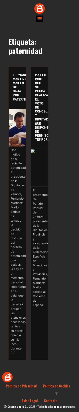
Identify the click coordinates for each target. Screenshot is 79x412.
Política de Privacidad (21, 385)
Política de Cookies (56, 385)
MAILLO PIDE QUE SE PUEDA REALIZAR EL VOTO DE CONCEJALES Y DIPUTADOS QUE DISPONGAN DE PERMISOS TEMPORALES (40, 107)
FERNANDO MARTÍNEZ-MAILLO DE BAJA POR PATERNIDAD (18, 87)
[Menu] (39, 19)
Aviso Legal (30, 400)
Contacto (50, 400)
